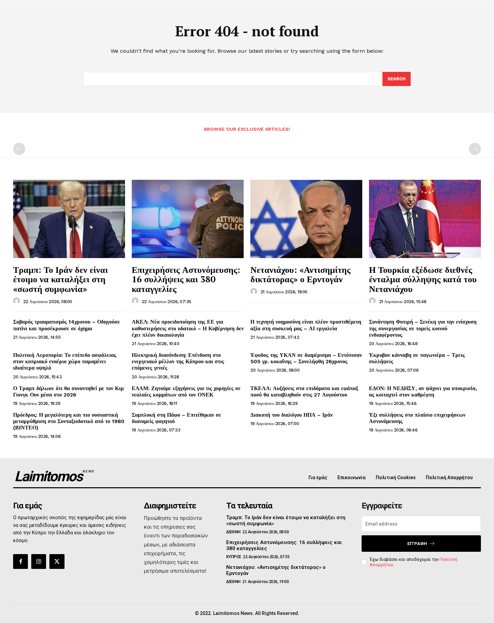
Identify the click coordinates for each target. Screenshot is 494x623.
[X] (56, 561)
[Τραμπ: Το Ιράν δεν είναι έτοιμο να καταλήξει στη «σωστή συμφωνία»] (69, 219)
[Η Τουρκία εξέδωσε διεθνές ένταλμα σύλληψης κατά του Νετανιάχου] (425, 219)
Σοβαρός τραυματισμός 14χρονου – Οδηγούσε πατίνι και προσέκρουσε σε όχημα (66, 325)
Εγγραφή (417, 543)
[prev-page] (19, 149)
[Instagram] (38, 561)
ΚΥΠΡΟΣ (233, 556)
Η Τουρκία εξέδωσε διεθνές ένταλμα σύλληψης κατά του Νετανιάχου (423, 279)
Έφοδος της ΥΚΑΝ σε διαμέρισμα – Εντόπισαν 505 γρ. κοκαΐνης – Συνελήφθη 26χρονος (306, 358)
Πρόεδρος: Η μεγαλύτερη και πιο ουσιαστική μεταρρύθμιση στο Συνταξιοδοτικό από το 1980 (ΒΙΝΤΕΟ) (68, 421)
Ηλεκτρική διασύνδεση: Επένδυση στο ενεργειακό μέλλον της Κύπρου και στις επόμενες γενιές (178, 361)
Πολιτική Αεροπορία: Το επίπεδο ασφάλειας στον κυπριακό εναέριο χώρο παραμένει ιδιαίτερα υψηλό (64, 361)
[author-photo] (17, 301)
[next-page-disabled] (475, 149)
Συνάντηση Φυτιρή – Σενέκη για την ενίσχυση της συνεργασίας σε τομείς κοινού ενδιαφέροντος (423, 328)
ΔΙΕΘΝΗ (233, 532)
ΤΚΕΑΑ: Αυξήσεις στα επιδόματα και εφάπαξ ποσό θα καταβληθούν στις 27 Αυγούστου (304, 391)
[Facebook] (20, 561)
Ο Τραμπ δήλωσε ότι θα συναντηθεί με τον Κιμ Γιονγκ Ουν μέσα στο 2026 (68, 391)
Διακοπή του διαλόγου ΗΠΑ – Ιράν (291, 415)
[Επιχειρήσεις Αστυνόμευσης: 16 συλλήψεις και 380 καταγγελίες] (188, 219)
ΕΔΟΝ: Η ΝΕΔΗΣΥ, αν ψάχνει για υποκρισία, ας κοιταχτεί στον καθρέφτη (423, 391)
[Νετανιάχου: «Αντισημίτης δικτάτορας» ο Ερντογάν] (306, 219)
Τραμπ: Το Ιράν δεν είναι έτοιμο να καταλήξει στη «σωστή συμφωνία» (60, 279)
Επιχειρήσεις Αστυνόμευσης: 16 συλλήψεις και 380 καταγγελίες (186, 279)
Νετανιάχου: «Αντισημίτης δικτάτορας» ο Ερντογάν (300, 274)
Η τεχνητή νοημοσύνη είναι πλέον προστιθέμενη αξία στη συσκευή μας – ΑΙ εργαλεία (305, 325)
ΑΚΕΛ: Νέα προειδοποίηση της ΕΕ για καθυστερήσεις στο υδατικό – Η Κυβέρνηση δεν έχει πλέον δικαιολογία (188, 328)
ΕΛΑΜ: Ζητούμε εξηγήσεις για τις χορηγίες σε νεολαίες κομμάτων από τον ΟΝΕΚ (186, 391)
